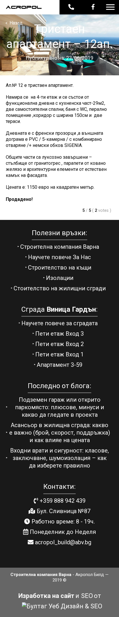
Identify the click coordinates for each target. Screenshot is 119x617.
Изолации (59, 277)
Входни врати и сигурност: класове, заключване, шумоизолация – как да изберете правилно (59, 458)
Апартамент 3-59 (59, 364)
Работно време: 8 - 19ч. (62, 521)
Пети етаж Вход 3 (59, 333)
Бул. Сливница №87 (62, 511)
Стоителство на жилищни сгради (60, 288)
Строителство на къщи (59, 267)
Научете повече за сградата (59, 323)
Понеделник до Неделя (62, 531)
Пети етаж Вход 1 (59, 354)
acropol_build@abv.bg (62, 542)
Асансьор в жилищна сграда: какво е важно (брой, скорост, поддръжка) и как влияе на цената (59, 433)
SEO (87, 595)
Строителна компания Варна (59, 246)
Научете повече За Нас (59, 257)
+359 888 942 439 (61, 500)
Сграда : (59, 309)
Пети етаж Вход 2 (59, 344)
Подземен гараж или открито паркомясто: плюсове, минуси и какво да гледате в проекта (59, 407)
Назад (14, 23)
